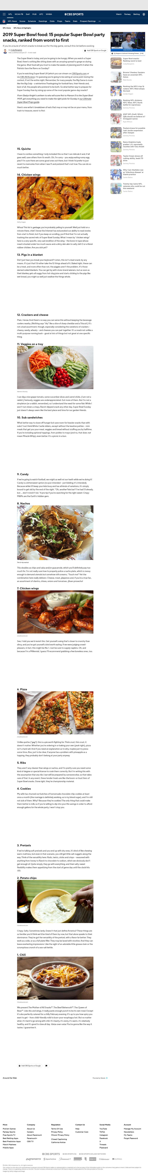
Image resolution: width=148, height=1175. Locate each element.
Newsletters (129, 1132)
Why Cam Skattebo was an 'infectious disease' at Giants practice (133, 172)
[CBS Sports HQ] (69, 1154)
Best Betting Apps (10, 1138)
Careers (30, 1132)
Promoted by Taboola (99, 1078)
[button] (100, 21)
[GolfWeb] (117, 1159)
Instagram (104, 1135)
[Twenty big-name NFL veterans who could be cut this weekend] (116, 188)
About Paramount (34, 1135)
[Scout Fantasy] (104, 1159)
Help (77, 1129)
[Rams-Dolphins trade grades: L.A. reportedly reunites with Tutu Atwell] (116, 146)
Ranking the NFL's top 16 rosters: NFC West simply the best (134, 88)
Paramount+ (32, 1138)
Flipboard (104, 1148)
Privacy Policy (57, 1132)
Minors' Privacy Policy (60, 1135)
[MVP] (92, 1158)
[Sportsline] (50, 1159)
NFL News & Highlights (22, 28)
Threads (103, 1144)
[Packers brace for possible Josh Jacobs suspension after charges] (116, 132)
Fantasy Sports (9, 1132)
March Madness (9, 1144)
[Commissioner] (80, 1158)
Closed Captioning (59, 1139)
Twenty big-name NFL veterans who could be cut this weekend (134, 186)
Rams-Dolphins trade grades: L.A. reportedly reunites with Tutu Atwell (133, 144)
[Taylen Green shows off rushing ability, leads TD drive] (116, 160)
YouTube (103, 1129)
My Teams (128, 1135)
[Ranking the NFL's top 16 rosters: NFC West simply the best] (116, 91)
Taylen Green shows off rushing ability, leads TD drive (133, 158)
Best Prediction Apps (12, 1141)
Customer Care (81, 1132)
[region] (128, 42)
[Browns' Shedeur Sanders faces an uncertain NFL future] (116, 77)
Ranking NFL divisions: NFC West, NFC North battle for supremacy (132, 102)
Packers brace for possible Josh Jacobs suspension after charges (134, 130)
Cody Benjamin (16, 50)
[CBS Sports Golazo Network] (92, 1154)
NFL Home (7, 28)
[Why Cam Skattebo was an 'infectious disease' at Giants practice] (116, 174)
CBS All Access (27, 77)
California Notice (58, 1142)
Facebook (104, 1138)
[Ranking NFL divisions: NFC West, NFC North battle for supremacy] (116, 104)
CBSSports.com (79, 73)
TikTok (102, 1132)
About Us (31, 1129)
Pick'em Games (9, 1129)
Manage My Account (132, 1129)
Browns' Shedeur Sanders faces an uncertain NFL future (134, 74)
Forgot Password (131, 1138)
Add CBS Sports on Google (96, 51)
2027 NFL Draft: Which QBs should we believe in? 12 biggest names (134, 116)
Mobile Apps (8, 1148)
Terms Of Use (57, 1129)
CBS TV (30, 1141)
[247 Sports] (33, 1158)
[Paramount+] (65, 1158)
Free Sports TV (9, 1135)
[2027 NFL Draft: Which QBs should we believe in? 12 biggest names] (116, 118)
